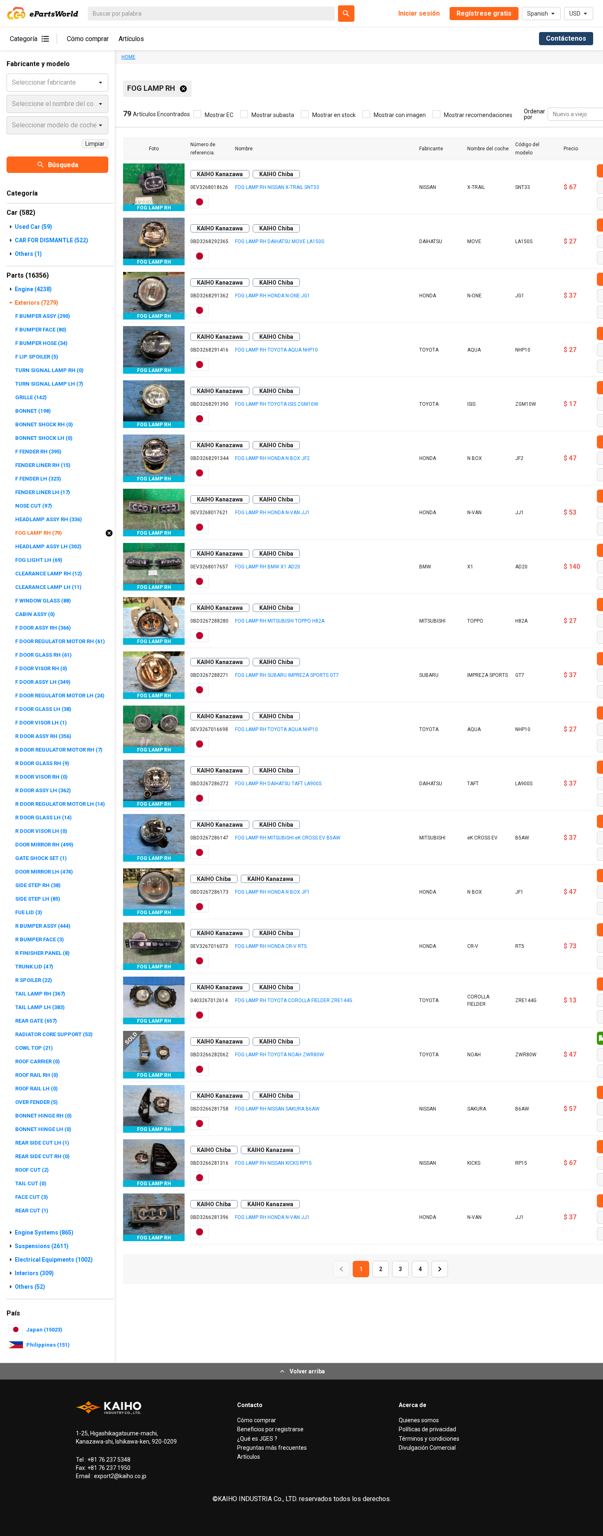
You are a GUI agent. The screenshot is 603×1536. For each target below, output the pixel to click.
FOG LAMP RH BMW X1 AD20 (267, 567)
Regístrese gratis (484, 13)
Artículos (131, 39)
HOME (128, 57)
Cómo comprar (88, 39)
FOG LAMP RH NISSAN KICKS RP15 (273, 1163)
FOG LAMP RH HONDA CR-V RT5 (271, 946)
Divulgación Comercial (427, 1447)
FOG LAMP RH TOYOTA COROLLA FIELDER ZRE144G (293, 1000)
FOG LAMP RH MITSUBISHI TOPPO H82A (279, 621)
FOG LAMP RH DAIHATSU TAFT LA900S (278, 783)
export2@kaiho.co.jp (119, 1476)
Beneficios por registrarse (270, 1429)
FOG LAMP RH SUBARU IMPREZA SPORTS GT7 (287, 675)
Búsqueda (63, 165)
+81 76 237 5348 (108, 1459)
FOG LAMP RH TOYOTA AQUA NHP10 (276, 350)
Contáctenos (566, 38)
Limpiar (95, 143)
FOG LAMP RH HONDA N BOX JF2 (272, 458)
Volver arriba (307, 1371)
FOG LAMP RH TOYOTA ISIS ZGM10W (276, 404)
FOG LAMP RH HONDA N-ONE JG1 (272, 296)
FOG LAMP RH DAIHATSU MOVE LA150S (279, 241)
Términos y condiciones (429, 1438)
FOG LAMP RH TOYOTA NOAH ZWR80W (279, 1055)
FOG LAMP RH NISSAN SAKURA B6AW (277, 1109)
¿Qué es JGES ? (257, 1438)
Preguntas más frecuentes (272, 1447)
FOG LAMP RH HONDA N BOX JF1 (272, 892)
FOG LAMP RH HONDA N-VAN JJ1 (272, 512)
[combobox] (553, 114)
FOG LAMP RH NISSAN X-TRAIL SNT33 (277, 187)
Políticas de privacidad (427, 1429)
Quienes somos (419, 1420)
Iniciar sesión (419, 13)
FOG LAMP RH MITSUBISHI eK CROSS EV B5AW (287, 838)
